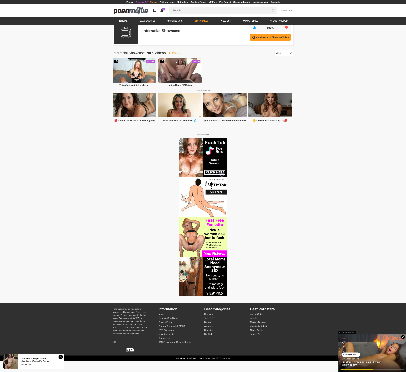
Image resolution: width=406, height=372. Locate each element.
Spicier (153, 2)
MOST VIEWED (280, 21)
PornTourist (225, 2)
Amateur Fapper (198, 2)
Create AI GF (141, 2)
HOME (124, 21)
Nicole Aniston (257, 330)
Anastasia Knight (258, 326)
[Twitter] (115, 342)
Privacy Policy (165, 322)
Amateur (208, 326)
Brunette (208, 330)
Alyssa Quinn (256, 314)
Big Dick (208, 334)
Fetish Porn (287, 10)
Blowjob (208, 322)
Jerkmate (275, 2)
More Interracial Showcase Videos (272, 37)
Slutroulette (182, 2)
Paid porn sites (167, 2)
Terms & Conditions (168, 318)
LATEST (227, 21)
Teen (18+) (209, 318)
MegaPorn (180, 358)
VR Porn (213, 2)
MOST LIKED (251, 21)
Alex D (253, 318)
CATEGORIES (148, 21)
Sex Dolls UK (204, 358)
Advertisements (166, 334)
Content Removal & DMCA (171, 326)
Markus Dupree (258, 322)
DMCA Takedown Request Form (174, 342)
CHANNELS (202, 21)
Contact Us (164, 338)
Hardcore (209, 314)
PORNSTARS (176, 21)
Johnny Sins (256, 334)
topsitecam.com (260, 2)
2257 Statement (166, 330)
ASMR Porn (192, 358)
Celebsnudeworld (241, 2)
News (161, 314)
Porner (129, 2)
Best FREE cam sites (221, 358)
